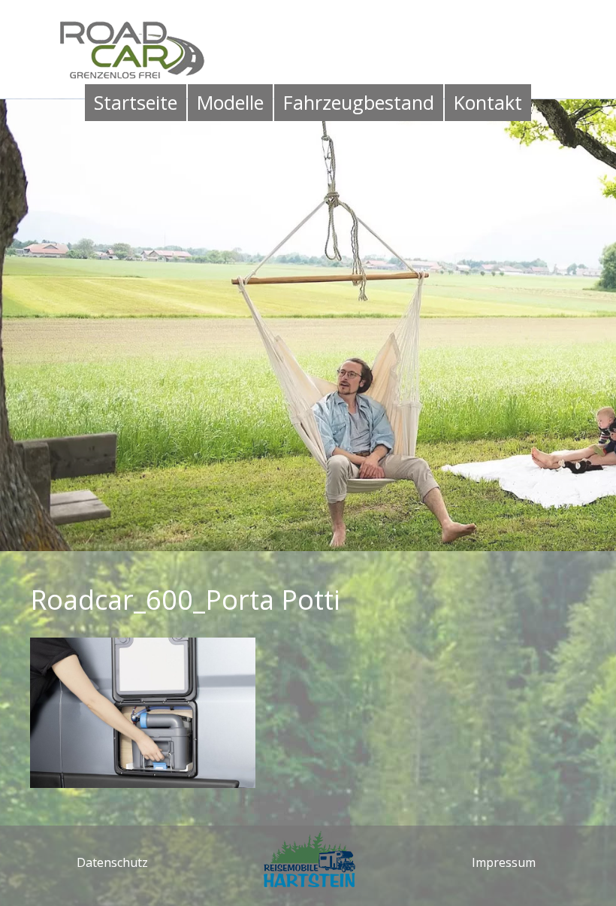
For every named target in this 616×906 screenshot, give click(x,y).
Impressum (504, 862)
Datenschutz (112, 862)
